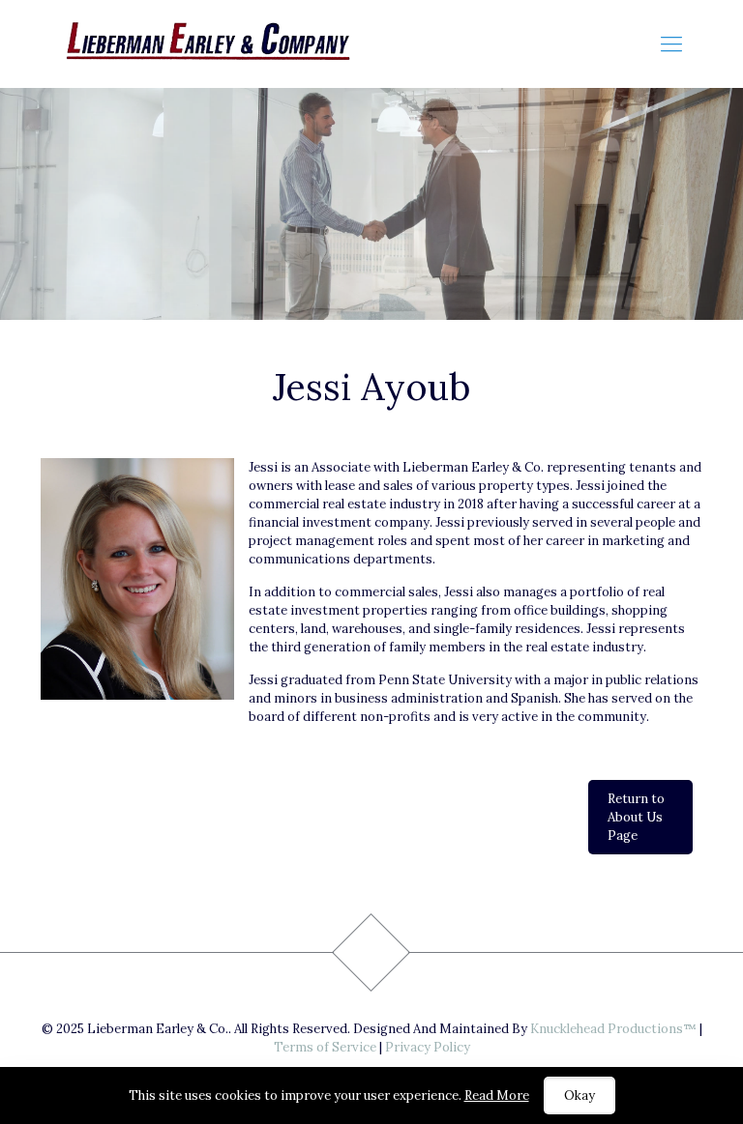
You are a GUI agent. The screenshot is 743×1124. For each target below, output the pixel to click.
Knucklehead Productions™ (613, 1029)
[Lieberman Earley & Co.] (214, 43)
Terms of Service (325, 1047)
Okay (579, 1095)
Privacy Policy (427, 1047)
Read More (496, 1095)
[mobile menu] (671, 43)
